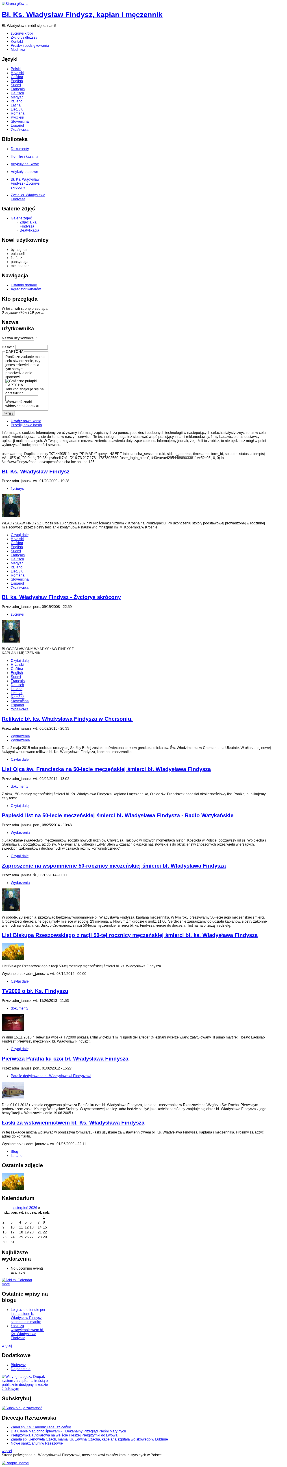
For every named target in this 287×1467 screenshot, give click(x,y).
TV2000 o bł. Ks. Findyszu (35, 991)
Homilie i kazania (24, 156)
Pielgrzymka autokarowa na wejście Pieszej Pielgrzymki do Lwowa (64, 1435)
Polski (16, 69)
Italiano (16, 101)
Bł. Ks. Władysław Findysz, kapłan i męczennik (82, 15)
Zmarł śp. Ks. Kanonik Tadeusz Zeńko (41, 1427)
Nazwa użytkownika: (19, 338)
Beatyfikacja (29, 230)
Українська (19, 129)
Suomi (16, 85)
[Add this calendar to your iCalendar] (17, 1280)
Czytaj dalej (20, 535)
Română (17, 113)
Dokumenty (20, 149)
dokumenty (19, 786)
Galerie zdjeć (21, 218)
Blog (14, 1151)
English (17, 81)
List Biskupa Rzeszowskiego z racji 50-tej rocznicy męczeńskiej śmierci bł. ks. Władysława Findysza (130, 935)
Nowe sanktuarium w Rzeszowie (37, 1443)
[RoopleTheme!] (15, 1463)
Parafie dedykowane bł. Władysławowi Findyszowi (51, 1076)
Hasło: (8, 347)
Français (18, 89)
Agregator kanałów (26, 289)
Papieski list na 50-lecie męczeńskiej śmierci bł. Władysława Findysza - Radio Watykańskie (117, 815)
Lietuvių (17, 109)
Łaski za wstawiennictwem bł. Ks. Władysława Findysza (73, 1123)
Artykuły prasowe (24, 172)
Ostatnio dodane (24, 285)
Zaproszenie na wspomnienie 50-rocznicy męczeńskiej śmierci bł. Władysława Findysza (114, 866)
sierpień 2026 (26, 1208)
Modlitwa (18, 49)
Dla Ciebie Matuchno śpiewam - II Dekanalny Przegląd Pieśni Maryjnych (68, 1431)
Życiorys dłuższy (24, 37)
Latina (16, 105)
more (6, 1284)
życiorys (17, 488)
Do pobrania (20, 1369)
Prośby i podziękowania (30, 45)
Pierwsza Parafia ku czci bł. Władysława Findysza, (66, 1059)
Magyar (17, 97)
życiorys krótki (22, 33)
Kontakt (17, 41)
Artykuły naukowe (25, 164)
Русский (17, 117)
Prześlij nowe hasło (26, 425)
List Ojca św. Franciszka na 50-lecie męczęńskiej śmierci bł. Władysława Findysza (106, 769)
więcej (7, 1346)
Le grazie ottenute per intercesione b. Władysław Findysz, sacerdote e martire (28, 1316)
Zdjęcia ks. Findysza (28, 224)
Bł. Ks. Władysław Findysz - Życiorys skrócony (25, 183)
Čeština (17, 77)
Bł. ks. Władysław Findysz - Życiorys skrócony (61, 597)
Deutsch (17, 93)
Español (17, 125)
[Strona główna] (15, 4)
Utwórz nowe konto (26, 421)
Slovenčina (20, 121)
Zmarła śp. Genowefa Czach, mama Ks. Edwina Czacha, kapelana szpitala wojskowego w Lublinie (89, 1439)
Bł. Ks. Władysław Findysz (36, 471)
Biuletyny (18, 1365)
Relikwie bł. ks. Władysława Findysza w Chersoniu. (67, 719)
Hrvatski (17, 73)
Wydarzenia (20, 736)
